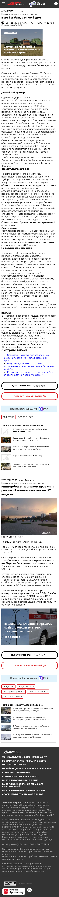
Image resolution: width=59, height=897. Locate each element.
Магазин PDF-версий (14, 765)
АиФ (20, 537)
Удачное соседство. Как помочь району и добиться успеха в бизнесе (31, 465)
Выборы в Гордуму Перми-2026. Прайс (24, 790)
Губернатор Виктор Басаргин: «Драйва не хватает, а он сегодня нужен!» (31, 439)
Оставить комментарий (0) (30, 396)
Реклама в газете (36, 761)
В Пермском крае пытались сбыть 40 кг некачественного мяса (30, 430)
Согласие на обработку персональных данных (25, 849)
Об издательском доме (16, 757)
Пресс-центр (39, 757)
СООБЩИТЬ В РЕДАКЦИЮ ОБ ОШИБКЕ (22, 794)
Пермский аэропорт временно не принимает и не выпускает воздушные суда (33, 709)
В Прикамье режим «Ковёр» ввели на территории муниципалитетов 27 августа (31, 718)
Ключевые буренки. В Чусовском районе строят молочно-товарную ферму (29, 373)
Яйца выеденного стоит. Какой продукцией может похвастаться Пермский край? (29, 366)
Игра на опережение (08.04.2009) (27, 455)
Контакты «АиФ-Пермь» (16, 772)
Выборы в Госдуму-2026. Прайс (20, 780)
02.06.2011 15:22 (8, 11)
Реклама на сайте (13, 761)
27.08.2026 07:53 (9, 480)
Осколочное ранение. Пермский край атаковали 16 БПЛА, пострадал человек (28, 627)
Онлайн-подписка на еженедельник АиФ (26, 768)
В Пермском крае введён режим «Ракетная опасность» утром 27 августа (31, 727)
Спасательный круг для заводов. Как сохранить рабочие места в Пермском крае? (26, 358)
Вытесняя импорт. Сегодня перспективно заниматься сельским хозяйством (31, 448)
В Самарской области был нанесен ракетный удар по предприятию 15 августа (32, 736)
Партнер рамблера (25, 883)
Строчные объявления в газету (20, 776)
